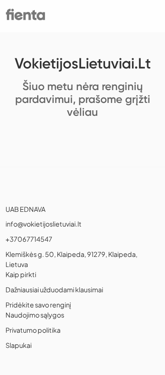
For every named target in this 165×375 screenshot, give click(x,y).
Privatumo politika (33, 330)
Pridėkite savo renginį (38, 305)
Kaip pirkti (21, 274)
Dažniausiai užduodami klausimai (54, 289)
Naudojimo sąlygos (35, 315)
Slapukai (19, 345)
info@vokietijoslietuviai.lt (44, 224)
